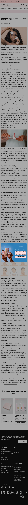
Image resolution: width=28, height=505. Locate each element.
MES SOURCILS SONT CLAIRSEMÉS (21, 254)
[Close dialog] (26, 244)
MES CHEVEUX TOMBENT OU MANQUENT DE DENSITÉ (21, 257)
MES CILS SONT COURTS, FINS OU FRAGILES (21, 252)
